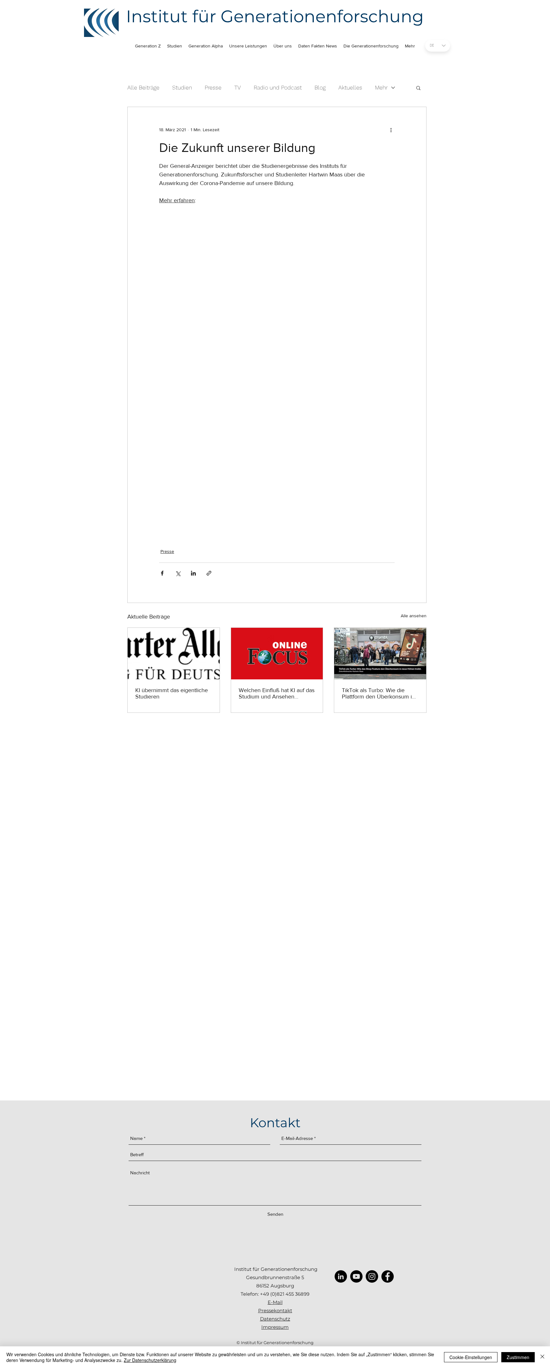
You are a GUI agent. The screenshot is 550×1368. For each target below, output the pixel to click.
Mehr (381, 87)
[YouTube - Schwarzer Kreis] (356, 1276)
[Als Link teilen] (209, 573)
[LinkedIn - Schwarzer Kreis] (341, 1276)
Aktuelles (350, 87)
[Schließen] (542, 1357)
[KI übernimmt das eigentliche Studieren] (174, 653)
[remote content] (277, 368)
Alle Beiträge (143, 87)
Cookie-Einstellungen (470, 1357)
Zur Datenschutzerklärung (150, 1360)
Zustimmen (518, 1357)
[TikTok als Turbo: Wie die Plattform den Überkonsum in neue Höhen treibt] (380, 653)
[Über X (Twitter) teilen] (178, 573)
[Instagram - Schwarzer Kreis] (372, 1276)
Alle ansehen (414, 615)
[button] (418, 87)
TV (237, 87)
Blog (320, 87)
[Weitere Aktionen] (391, 130)
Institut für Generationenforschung (275, 16)
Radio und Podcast (278, 87)
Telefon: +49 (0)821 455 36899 (275, 1294)
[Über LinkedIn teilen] (193, 573)
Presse (213, 87)
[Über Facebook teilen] (162, 573)
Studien (182, 87)
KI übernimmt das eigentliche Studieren (171, 693)
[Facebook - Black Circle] (387, 1276)
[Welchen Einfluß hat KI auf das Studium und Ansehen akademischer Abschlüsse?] (277, 653)
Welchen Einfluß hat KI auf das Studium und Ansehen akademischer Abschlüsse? (276, 693)
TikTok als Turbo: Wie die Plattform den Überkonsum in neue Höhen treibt (378, 693)
